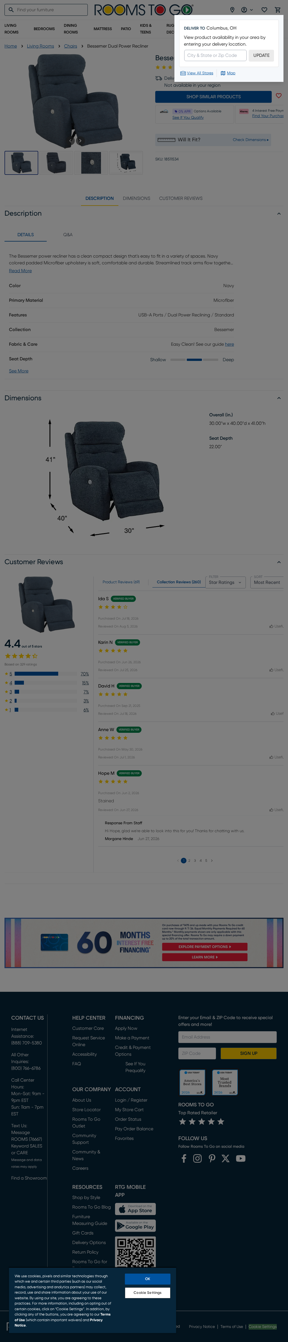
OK (147, 1279)
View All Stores (200, 73)
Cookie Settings (147, 1293)
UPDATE (261, 55)
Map (231, 73)
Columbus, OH (221, 28)
